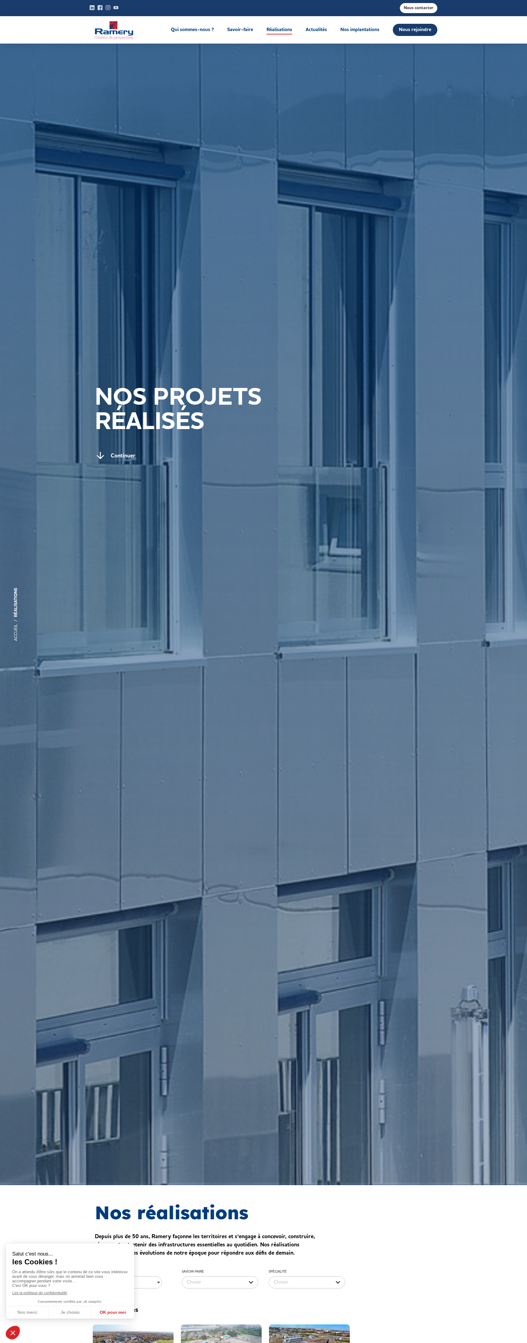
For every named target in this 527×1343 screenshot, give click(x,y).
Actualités (316, 29)
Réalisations (279, 29)
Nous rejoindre (415, 29)
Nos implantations (359, 29)
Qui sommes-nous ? (192, 29)
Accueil (124, 30)
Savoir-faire (240, 29)
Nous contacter (418, 8)
